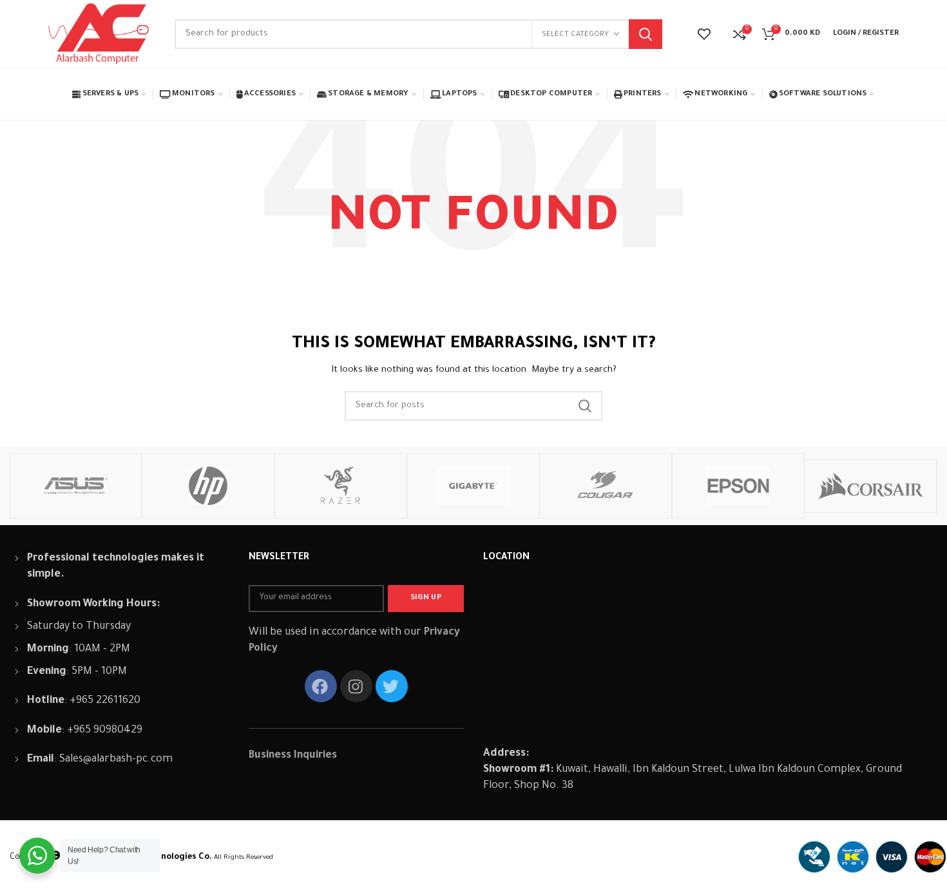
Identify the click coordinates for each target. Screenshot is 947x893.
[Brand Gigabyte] (473, 486)
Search (645, 34)
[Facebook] (321, 686)
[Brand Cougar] (605, 486)
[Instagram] (356, 686)
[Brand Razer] (341, 486)
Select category (575, 35)
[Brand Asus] (76, 486)
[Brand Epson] (738, 486)
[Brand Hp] (208, 486)
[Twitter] (392, 686)
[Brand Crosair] (871, 486)
